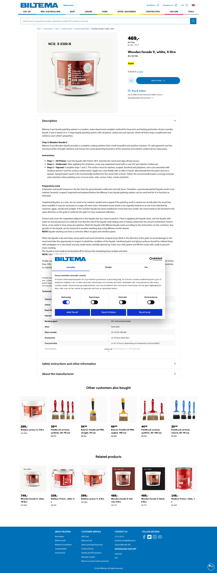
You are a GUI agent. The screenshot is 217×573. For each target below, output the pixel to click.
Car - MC (27, 11)
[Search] (193, 21)
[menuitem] (27, 12)
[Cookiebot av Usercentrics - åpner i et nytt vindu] (151, 259)
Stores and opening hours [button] (92, 544)
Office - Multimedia (126, 11)
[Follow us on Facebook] (144, 537)
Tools (191, 11)
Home (104, 11)
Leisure (88, 11)
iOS (116, 557)
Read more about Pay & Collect (139, 98)
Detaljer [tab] (108, 267)
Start (39, 29)
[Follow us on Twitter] (149, 537)
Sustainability (60, 548)
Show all (108, 349)
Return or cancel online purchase (95, 561)
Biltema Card (86, 540)
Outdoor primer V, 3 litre (32, 429)
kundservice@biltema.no (125, 540)
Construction (153, 11)
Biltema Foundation (63, 544)
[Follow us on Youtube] (160, 538)
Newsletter (59, 536)
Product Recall (87, 548)
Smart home (60, 552)
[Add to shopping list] (131, 80)
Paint (57, 29)
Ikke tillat (72, 312)
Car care (174, 11)
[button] (194, 5)
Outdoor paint (66, 29)
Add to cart (156, 80)
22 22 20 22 (119, 536)
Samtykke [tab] (71, 267)
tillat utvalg (108, 312)
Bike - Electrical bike (50, 11)
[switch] (94, 302)
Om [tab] (146, 267)
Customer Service (91, 531)
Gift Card (85, 536)
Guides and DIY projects (91, 552)
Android (118, 553)
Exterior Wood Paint (81, 29)
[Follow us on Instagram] (155, 537)
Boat (72, 11)
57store (140, 71)
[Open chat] (211, 567)
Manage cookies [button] (88, 557)
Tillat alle (144, 312)
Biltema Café (60, 540)
